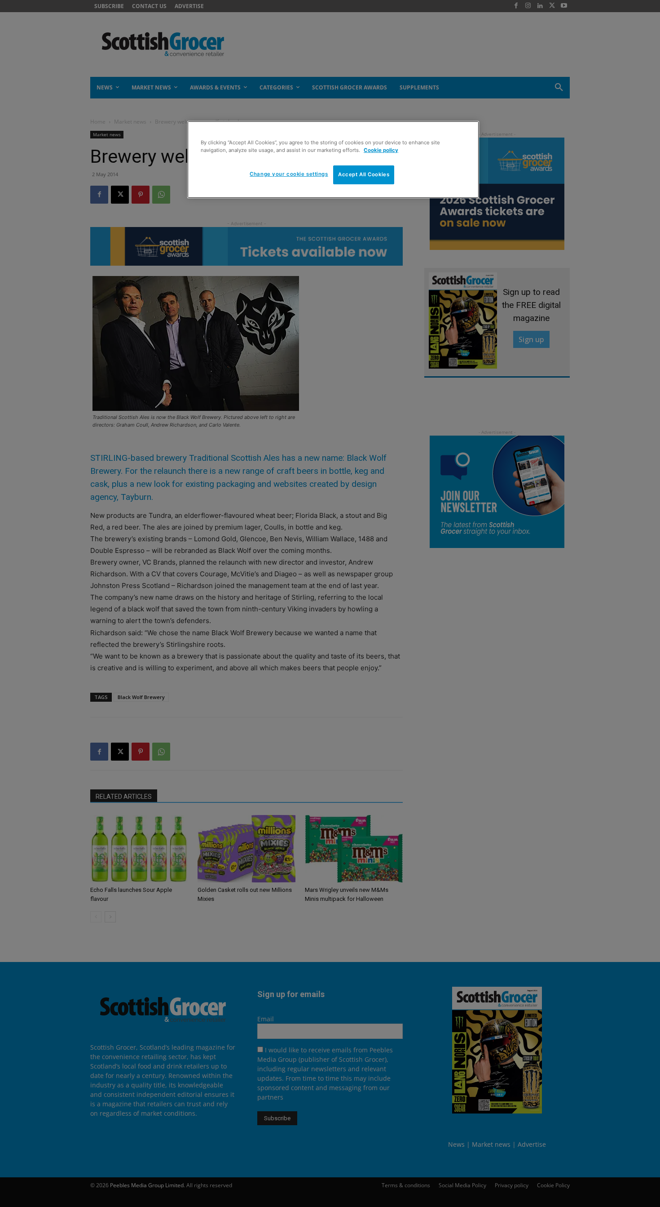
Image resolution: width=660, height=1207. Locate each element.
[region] (333, 159)
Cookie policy (381, 150)
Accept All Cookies (363, 174)
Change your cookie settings (289, 174)
